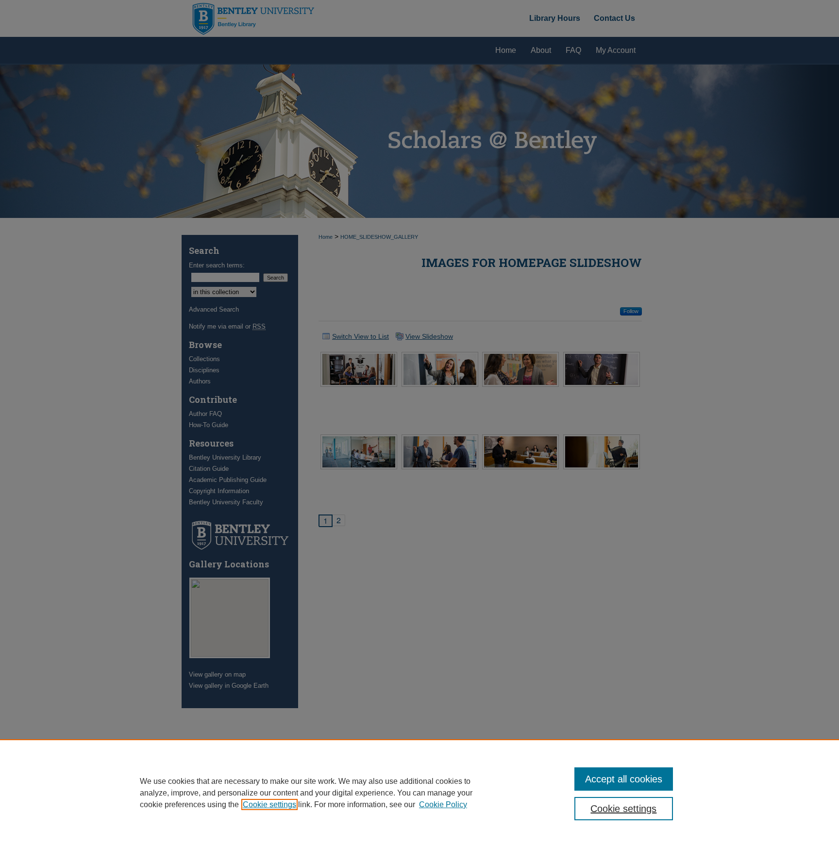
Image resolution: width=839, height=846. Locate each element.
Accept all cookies (623, 779)
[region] (419, 792)
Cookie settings (269, 804)
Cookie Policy (443, 804)
